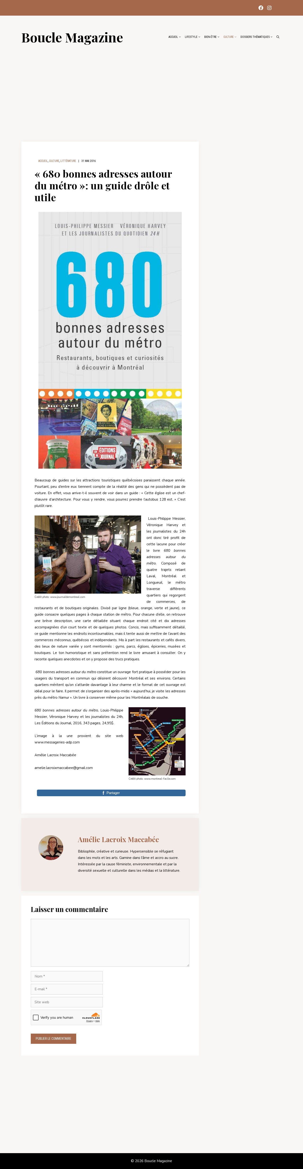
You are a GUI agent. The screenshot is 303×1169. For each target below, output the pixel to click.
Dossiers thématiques (255, 37)
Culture (228, 37)
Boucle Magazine (72, 37)
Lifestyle (191, 37)
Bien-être (210, 37)
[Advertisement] (151, 90)
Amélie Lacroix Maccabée (118, 839)
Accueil (173, 37)
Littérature (68, 161)
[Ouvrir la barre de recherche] (278, 37)
